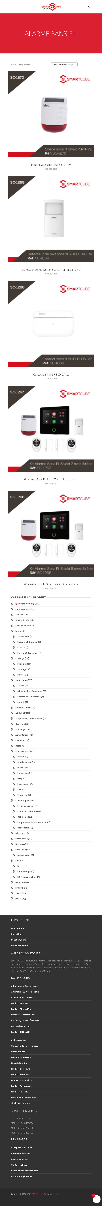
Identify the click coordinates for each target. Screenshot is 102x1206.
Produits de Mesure (20, 1069)
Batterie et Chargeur (27, 642)
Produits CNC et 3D (20, 1032)
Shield (18, 893)
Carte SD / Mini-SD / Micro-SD (25, 1020)
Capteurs (20, 724)
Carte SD (19, 746)
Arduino (19, 614)
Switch (20, 789)
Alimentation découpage (29, 691)
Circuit (20, 756)
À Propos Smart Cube (21, 1147)
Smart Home (21, 680)
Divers (20, 866)
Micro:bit (19, 833)
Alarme (20, 685)
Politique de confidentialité (24, 1170)
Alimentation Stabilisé (22, 997)
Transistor (22, 795)
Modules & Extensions (21, 1080)
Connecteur (23, 827)
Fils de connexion (25, 806)
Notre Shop (16, 934)
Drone (18, 631)
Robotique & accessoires (23, 1097)
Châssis (21, 647)
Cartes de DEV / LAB (20, 1026)
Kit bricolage (23, 871)
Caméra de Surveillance (29, 696)
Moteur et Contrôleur (27, 653)
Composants (21, 751)
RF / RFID (19, 888)
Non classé (20, 844)
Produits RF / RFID (19, 1091)
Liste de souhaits (19, 945)
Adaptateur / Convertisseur (29, 718)
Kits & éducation (19, 1063)
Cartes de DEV (22, 620)
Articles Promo (25, 603)
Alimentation (21, 735)
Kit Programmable (26, 877)
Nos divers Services (20, 1153)
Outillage (20, 658)
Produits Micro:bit (20, 1074)
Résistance (22, 784)
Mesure (21, 674)
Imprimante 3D (22, 609)
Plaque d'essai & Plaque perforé (32, 822)
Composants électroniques (24, 1046)
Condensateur (24, 762)
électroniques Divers (21, 1057)
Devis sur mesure (19, 1159)
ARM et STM (21, 713)
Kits (17, 860)
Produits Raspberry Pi (21, 1086)
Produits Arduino (19, 1003)
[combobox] (64, 64)
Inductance (23, 773)
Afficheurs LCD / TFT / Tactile (25, 992)
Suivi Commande (19, 940)
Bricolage (22, 664)
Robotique (20, 849)
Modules (19, 882)
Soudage (21, 669)
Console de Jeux (23, 625)
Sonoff (20, 702)
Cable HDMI (23, 817)
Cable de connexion (27, 811)
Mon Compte (17, 928)
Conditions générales (21, 1176)
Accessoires (23, 636)
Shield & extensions (20, 1103)
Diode (20, 767)
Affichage (20, 729)
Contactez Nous (19, 1165)
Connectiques (22, 800)
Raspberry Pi (21, 838)
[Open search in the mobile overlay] (89, 7)
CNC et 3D (20, 740)
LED (19, 778)
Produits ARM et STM (21, 1009)
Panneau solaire (23, 707)
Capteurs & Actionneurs (23, 1014)
